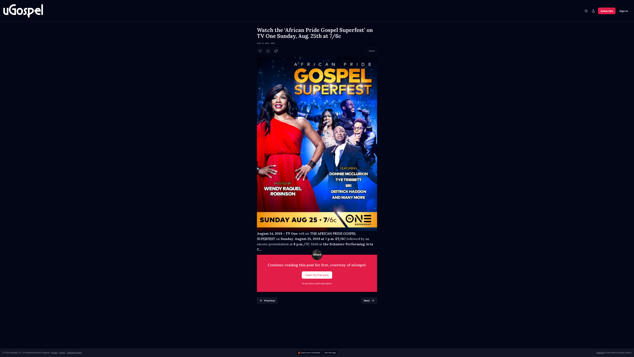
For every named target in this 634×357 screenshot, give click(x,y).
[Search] (586, 11)
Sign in (623, 11)
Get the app (330, 352)
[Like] (260, 51)
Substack (600, 352)
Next (367, 300)
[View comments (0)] (268, 51)
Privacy (54, 352)
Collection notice (74, 352)
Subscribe (607, 11)
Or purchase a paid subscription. (317, 283)
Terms (62, 352)
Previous (269, 300)
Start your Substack (310, 352)
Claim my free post (317, 275)
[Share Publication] (593, 11)
